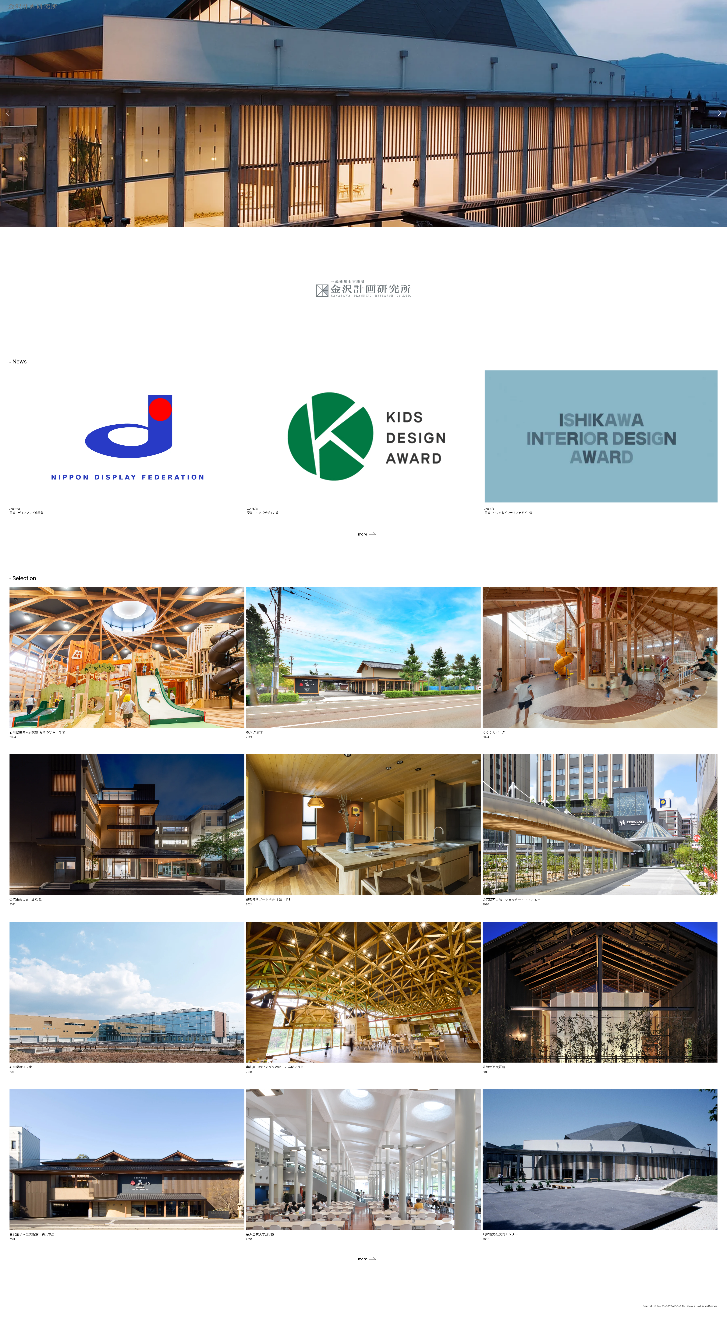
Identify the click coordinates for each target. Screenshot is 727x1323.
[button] (719, 113)
